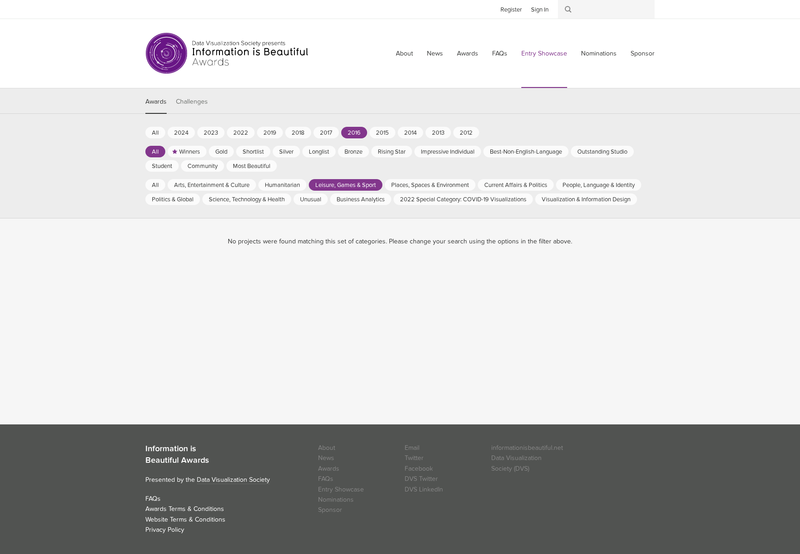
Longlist (319, 152)
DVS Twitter (421, 479)
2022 (240, 133)
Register (511, 9)
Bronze (353, 152)
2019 (269, 133)
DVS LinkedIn (424, 489)
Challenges (192, 102)
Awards (467, 53)
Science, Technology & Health (247, 199)
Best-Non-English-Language (526, 152)
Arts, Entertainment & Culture (212, 185)
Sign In (540, 9)
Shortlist (253, 152)
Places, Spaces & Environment (430, 185)
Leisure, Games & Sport (345, 185)
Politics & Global (173, 199)
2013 (438, 133)
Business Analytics (361, 199)
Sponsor (643, 53)
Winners (189, 152)
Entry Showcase (544, 53)
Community (203, 166)
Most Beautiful (251, 166)
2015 (382, 133)
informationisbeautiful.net (527, 448)
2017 (326, 133)
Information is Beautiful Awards (227, 53)
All (155, 133)
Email (412, 448)
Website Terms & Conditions (185, 519)
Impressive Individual (448, 152)
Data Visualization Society (233, 480)
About (404, 53)
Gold (221, 152)
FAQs (499, 53)
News (435, 53)
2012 (466, 133)
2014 (410, 133)
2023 (211, 133)
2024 (181, 133)
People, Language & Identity (598, 185)
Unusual (310, 199)
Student (162, 166)
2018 (298, 133)
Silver (286, 152)
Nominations (599, 53)
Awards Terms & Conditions (184, 509)
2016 (354, 133)
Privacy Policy (164, 530)
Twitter (152, 8)
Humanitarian (282, 185)
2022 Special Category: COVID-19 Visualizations (463, 199)
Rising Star (392, 152)
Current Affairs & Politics (515, 185)
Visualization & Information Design (586, 199)
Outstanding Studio (602, 152)
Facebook (166, 8)
